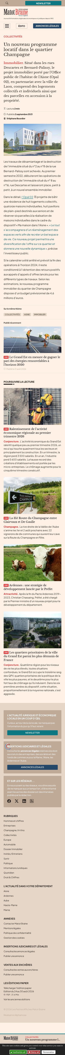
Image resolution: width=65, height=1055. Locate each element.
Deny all (34, 1052)
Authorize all (19, 1052)
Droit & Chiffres (11, 877)
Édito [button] (21, 26)
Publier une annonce (14, 956)
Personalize (48, 1052)
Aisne (27, 314)
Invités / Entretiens (13, 853)
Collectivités (13, 36)
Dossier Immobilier (13, 849)
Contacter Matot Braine (16, 923)
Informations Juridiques (15, 868)
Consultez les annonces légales (19, 951)
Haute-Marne (10, 905)
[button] (7, 26)
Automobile (10, 844)
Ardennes (8, 895)
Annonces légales (32, 767)
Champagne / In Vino (14, 830)
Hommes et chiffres (14, 820)
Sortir (6, 858)
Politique (8, 863)
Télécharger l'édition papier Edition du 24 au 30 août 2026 (19, 991)
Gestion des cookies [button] (14, 937)
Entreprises (9, 825)
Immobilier (39, 314)
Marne (7, 910)
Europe (7, 839)
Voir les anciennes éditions (17, 999)
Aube (6, 900)
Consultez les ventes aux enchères (21, 969)
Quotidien (9, 872)
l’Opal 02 (27, 197)
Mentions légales (12, 928)
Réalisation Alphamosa (15, 1015)
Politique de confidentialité (17, 933)
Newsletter (43, 3)
